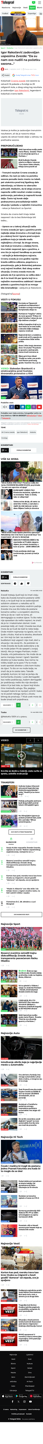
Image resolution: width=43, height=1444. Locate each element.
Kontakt (29, 1414)
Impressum (23, 1409)
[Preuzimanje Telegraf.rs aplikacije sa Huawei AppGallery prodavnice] (35, 1396)
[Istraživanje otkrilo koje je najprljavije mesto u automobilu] (21, 1048)
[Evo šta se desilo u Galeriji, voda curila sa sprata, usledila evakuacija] (21, 755)
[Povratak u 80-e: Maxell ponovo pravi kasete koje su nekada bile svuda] (9, 1230)
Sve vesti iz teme (21, 832)
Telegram (6, 418)
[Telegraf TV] (30, 1401)
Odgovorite (7, 705)
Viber (40, 415)
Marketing (13, 1409)
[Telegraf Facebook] (12, 1401)
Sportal (15, 294)
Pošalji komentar (24, 450)
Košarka (10, 48)
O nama (6, 1409)
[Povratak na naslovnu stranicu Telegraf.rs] (7, 2)
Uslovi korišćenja (32, 424)
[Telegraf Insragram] (24, 1401)
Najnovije (10, 924)
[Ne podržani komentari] (28, 583)
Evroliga (4, 438)
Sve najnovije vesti (21, 914)
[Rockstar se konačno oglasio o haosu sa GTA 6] (9, 1201)
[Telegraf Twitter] (18, 1401)
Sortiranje (6, 583)
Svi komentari (21, 730)
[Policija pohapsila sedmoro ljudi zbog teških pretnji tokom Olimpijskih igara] (9, 806)
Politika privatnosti (18, 1414)
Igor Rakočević (21, 90)
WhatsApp (31, 415)
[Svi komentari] (15, 583)
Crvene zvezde (18, 81)
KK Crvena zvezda (8, 432)
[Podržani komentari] (21, 583)
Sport (3, 48)
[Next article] (41, 722)
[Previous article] (1, 722)
